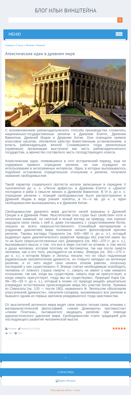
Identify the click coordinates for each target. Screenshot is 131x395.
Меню (15, 34)
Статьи (19, 45)
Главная (9, 45)
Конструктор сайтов (61, 390)
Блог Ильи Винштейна (65, 10)
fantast (24, 329)
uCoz (77, 390)
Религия (30, 45)
